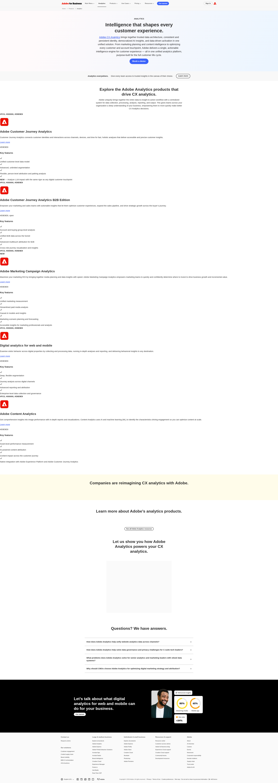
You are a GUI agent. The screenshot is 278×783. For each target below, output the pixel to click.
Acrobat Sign (96, 752)
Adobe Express (96, 747)
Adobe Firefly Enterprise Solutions (102, 749)
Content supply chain (67, 754)
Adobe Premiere (129, 761)
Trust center (190, 764)
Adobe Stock (127, 749)
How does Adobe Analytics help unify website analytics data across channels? (122, 642)
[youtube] (93, 779)
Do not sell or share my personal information (194, 779)
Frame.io (95, 767)
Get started (163, 3)
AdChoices (214, 779)
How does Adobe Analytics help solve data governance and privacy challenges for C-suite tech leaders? (134, 650)
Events (189, 749)
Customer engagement (67, 751)
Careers (189, 747)
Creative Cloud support (162, 752)
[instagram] (81, 779)
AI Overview (190, 744)
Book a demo (139, 61)
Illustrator (126, 755)
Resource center (160, 741)
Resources (148, 3)
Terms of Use (156, 779)
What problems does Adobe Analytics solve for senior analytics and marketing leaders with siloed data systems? (134, 659)
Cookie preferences (167, 779)
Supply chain (191, 761)
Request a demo (66, 741)
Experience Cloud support (163, 749)
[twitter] (85, 779)
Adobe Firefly (128, 747)
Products (113, 3)
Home (64, 8)
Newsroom (190, 752)
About (188, 741)
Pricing (137, 3)
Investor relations (192, 758)
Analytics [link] (101, 3)
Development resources (162, 758)
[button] (67, 779)
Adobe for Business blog (162, 747)
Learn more (183, 76)
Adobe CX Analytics (109, 37)
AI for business (65, 763)
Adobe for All (190, 767)
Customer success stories (162, 744)
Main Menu (89, 3)
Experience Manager (98, 764)
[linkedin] (89, 779)
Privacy (149, 779)
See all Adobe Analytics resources (139, 529)
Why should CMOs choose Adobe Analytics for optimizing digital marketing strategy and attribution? (133, 669)
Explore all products (98, 741)
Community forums (160, 755)
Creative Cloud (96, 761)
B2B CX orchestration (67, 760)
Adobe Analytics (97, 744)
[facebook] (78, 779)
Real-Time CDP (97, 773)
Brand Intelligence (97, 758)
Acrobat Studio (96, 755)
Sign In (208, 3)
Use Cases (125, 3)
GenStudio (95, 770)
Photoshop (127, 758)
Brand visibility (65, 757)
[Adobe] (215, 3)
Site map (177, 779)
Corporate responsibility (194, 755)
